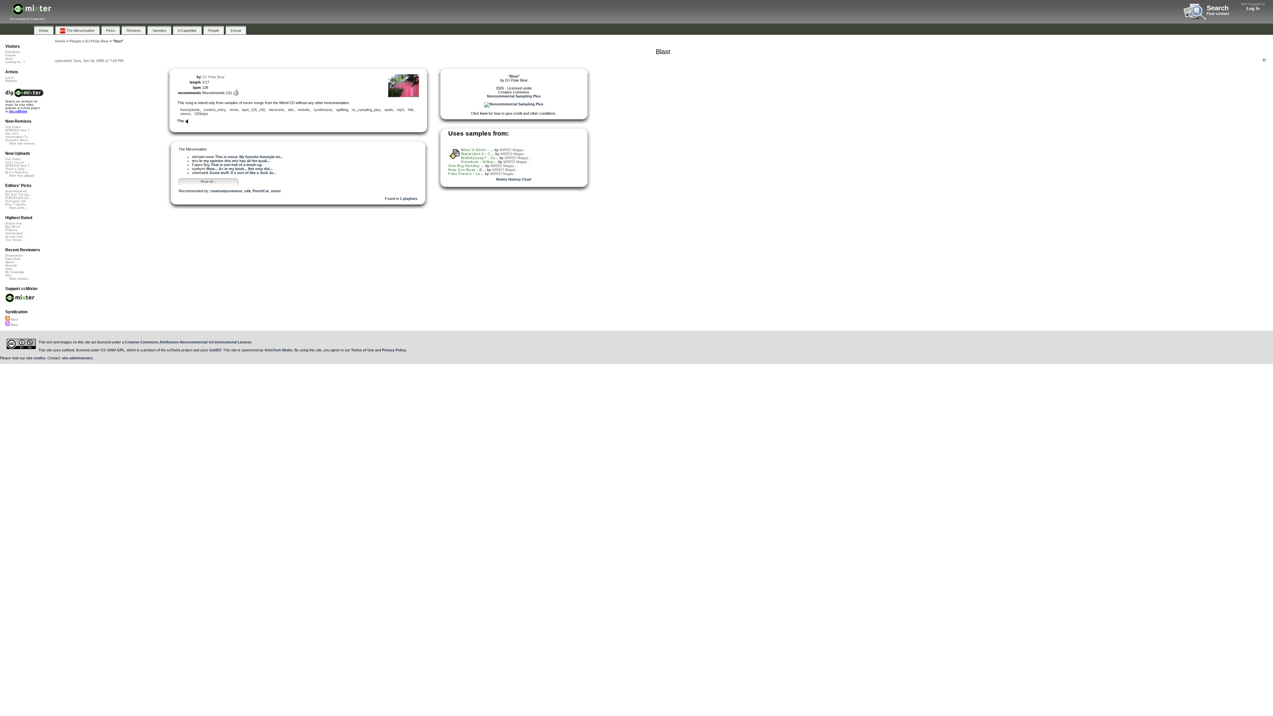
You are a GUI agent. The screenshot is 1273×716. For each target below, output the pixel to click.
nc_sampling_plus (366, 110)
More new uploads (21, 175)
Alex (8, 275)
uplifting (342, 110)
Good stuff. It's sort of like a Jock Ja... (243, 173)
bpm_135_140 (253, 110)
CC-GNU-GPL (113, 350)
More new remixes (22, 143)
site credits (35, 358)
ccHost (68, 350)
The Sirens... (15, 240)
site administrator (77, 358)
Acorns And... (15, 236)
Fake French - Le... (466, 174)
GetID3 (215, 350)
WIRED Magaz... (513, 150)
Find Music (13, 52)
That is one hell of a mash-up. (237, 165)
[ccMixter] (31, 12)
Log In (1253, 8)
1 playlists (408, 199)
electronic (276, 110)
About (9, 58)
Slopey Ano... (15, 223)
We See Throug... (18, 194)
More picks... (18, 207)
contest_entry (214, 110)
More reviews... (20, 278)
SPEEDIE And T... (18, 130)
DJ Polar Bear (213, 77)
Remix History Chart (513, 179)
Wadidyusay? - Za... (479, 158)
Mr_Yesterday (14, 272)
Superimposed (16, 191)
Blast (14, 319)
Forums (10, 55)
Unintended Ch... (18, 137)
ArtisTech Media (278, 350)
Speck (9, 262)
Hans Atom (13, 259)
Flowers (11, 230)
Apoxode (11, 265)
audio (389, 110)
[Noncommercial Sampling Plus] (513, 104)
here (484, 113)
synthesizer (323, 110)
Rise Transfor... (17, 204)
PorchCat (261, 191)
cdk (247, 191)
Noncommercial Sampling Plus (514, 96)
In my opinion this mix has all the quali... (234, 161)
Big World (12, 226)
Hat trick (12, 133)
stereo (185, 114)
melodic (304, 110)
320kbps (201, 114)
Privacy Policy (394, 350)
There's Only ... (17, 169)
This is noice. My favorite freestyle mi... (249, 157)
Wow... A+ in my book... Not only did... (239, 169)
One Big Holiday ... (466, 166)
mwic (9, 268)
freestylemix (190, 110)
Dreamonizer (14, 255)
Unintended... (15, 233)
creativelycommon (226, 191)
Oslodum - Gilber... (479, 162)
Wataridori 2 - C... (477, 154)
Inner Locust (15, 162)
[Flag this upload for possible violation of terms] (1264, 61)
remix (233, 110)
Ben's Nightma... (18, 172)
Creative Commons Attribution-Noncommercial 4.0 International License (188, 342)
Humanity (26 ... (17, 201)
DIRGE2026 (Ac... (19, 198)
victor (276, 191)
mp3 (400, 110)
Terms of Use (362, 350)
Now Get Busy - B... (467, 170)
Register (11, 81)
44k (411, 110)
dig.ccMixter (18, 111)
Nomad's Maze (16, 140)
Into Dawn (13, 127)
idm (291, 110)
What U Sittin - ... (477, 150)
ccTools (173, 350)
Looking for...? (15, 62)
